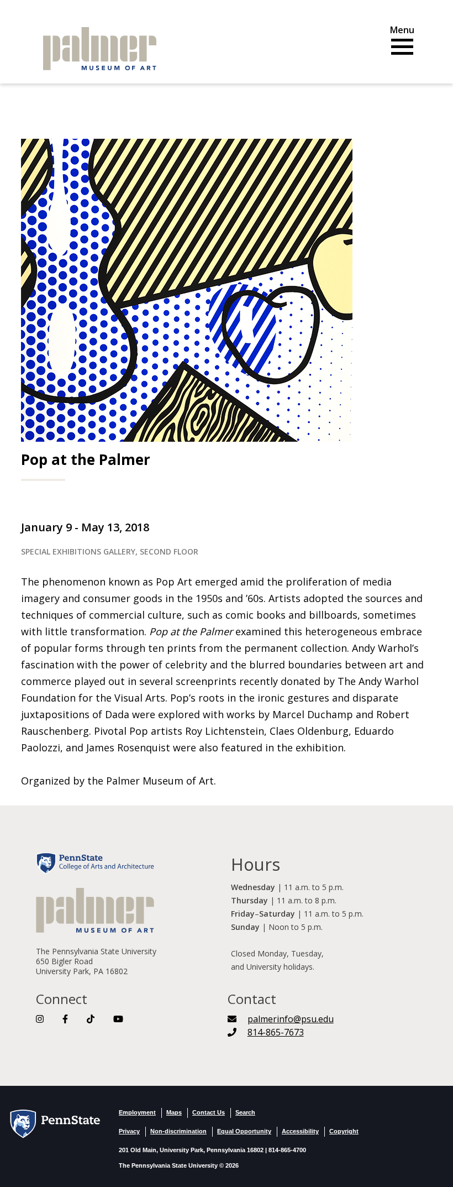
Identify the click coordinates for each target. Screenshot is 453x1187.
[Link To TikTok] (90, 1019)
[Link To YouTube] (118, 1019)
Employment (137, 1112)
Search (245, 1112)
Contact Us (208, 1112)
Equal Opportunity (244, 1131)
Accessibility (300, 1131)
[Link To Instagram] (40, 1019)
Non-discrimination (178, 1131)
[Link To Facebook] (65, 1019)
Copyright (344, 1131)
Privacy (129, 1131)
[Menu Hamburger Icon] (402, 42)
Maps (174, 1112)
